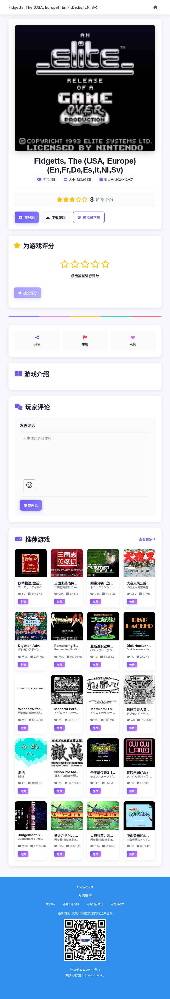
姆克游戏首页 (85, 887)
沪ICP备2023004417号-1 (85, 969)
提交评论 (31, 505)
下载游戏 (59, 217)
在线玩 (29, 217)
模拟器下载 (91, 217)
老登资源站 (117, 904)
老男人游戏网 (71, 904)
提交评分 (30, 293)
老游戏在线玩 (95, 904)
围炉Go (50, 904)
